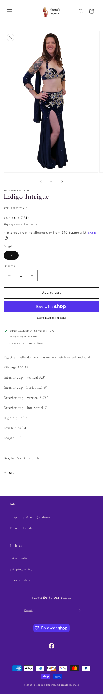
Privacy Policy (20, 580)
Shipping (9, 224)
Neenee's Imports (44, 685)
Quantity (9, 266)
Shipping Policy (21, 569)
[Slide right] (62, 181)
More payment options (51, 318)
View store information (25, 343)
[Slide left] (41, 181)
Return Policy (19, 558)
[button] (9, 11)
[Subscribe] (79, 610)
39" (11, 255)
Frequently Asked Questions (30, 517)
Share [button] (13, 473)
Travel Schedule (21, 528)
